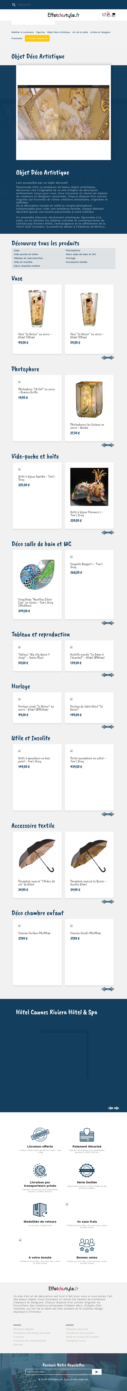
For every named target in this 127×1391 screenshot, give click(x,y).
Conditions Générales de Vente (31, 1332)
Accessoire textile (76, 262)
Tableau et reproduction (28, 258)
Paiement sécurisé (77, 1329)
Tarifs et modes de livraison (82, 1336)
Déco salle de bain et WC (81, 254)
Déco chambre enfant (27, 265)
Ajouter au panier (40, 335)
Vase (16, 250)
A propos (18, 1336)
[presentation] (105, 358)
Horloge (70, 258)
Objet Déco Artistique (42, 172)
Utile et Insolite (23, 262)
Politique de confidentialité (29, 1340)
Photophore (73, 250)
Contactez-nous (75, 1340)
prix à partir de (91, 423)
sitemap (18, 1344)
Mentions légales (23, 1329)
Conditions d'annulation (80, 1332)
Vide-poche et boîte (26, 254)
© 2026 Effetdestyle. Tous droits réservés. (63, 1379)
